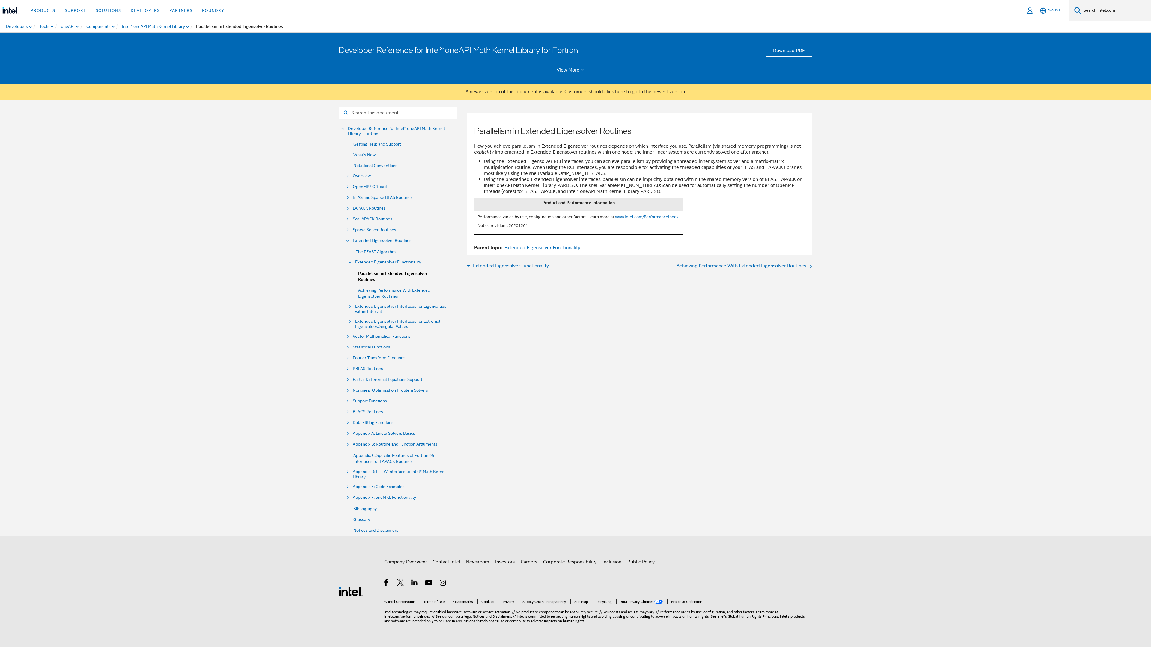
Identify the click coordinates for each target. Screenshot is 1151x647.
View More (568, 70)
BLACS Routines (368, 411)
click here (614, 92)
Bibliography (365, 508)
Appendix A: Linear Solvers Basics (384, 433)
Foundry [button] (213, 10)
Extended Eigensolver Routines (382, 240)
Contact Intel (446, 562)
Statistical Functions (371, 347)
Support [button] (75, 10)
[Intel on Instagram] (443, 583)
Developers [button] (145, 10)
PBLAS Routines (368, 368)
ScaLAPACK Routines (372, 219)
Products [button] (43, 10)
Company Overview (405, 562)
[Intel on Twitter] (400, 583)
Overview (362, 175)
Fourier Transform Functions (379, 357)
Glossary (361, 519)
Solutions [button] (108, 10)
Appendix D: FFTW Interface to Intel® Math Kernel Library (399, 474)
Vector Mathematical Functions (382, 336)
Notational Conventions (375, 165)
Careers (529, 562)
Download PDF (789, 51)
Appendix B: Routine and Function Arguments (395, 444)
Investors (505, 562)
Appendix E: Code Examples (379, 486)
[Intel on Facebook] (386, 583)
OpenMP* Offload (370, 186)
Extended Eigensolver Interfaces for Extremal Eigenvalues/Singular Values (397, 324)
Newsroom (477, 562)
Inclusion (611, 562)
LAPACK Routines (369, 208)
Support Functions (370, 401)
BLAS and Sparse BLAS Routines (383, 197)
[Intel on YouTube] (429, 583)
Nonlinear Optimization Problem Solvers (390, 390)
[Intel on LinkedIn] (414, 583)
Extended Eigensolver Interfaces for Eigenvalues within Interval (400, 309)
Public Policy (641, 562)
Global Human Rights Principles (753, 616)
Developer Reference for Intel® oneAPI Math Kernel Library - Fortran (396, 131)
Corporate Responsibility (569, 562)
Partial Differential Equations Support (387, 379)
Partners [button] (180, 10)
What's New (364, 154)
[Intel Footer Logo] (351, 591)
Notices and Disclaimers (375, 530)
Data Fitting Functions (373, 422)
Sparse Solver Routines (374, 229)
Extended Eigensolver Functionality (388, 262)
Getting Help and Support (377, 144)
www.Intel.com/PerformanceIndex (647, 216)
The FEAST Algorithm (376, 251)
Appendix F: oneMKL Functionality (384, 497)
